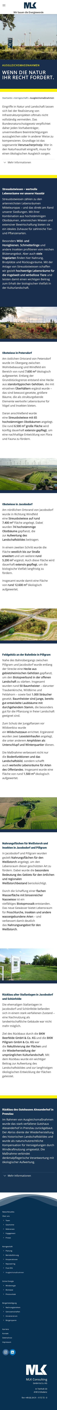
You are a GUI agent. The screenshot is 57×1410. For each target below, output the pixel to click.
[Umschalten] (5, 163)
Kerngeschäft (21, 97)
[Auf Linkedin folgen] (12, 1352)
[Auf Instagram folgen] (6, 1352)
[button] (4, 5)
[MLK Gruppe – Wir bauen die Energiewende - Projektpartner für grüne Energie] (30, 5)
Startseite (7, 97)
